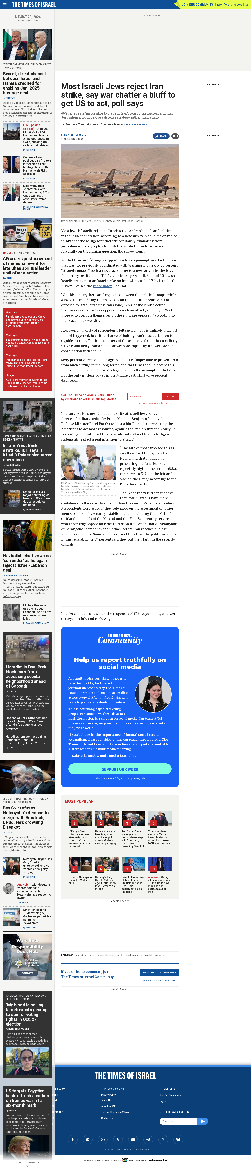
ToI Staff (10, 98)
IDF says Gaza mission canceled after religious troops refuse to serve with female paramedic (79, 839)
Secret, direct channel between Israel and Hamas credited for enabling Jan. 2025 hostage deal (24, 83)
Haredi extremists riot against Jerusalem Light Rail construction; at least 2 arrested (27, 740)
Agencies (10, 575)
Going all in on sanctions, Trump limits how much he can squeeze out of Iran (159, 884)
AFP (47, 623)
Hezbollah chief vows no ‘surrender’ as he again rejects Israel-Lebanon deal (27, 563)
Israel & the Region (85, 955)
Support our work (120, 769)
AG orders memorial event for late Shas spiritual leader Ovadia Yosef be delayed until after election (26, 383)
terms (166, 403)
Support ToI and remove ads (231, 4)
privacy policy (108, 1094)
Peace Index (102, 285)
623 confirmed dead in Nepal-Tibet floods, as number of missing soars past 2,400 (27, 342)
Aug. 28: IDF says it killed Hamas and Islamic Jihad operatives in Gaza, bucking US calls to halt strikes (36, 137)
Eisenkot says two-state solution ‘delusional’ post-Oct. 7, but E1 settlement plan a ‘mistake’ (133, 884)
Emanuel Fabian (13, 465)
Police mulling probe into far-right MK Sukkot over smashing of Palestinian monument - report (26, 363)
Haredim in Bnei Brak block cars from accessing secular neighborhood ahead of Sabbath (26, 677)
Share (163, 136)
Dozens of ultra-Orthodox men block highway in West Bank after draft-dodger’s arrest (26, 721)
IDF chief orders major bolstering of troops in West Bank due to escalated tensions (36, 498)
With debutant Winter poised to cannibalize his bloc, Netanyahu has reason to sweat (34, 891)
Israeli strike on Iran (108, 955)
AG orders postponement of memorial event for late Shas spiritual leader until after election (27, 265)
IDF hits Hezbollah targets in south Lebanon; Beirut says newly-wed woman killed (37, 612)
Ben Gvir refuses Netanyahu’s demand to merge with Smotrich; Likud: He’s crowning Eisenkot (133, 839)
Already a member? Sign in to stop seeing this (120, 778)
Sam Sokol (22, 902)
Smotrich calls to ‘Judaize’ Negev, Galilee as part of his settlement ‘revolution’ (37, 916)
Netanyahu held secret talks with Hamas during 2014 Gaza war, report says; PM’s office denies (36, 194)
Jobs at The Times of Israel (115, 1112)
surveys (159, 955)
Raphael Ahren (73, 135)
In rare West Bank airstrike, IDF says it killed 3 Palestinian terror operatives (27, 452)
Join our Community (197, 4)
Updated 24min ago (25, 252)
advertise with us (110, 1106)
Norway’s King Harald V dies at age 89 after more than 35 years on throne (106, 883)
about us (106, 1100)
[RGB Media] (128, 1160)
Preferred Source (136, 124)
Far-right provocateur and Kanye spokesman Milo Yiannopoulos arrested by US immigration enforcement (25, 321)
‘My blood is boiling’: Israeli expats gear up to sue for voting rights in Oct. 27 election (26, 1014)
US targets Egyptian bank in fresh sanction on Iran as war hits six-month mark (27, 1098)
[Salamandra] (157, 1160)
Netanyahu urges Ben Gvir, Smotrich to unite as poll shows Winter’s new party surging (106, 837)
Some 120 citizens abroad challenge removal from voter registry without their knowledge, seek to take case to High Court (27, 1039)
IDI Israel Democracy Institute (137, 955)
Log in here (169, 979)
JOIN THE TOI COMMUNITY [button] (159, 972)
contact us (107, 1118)
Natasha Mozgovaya (18, 1029)
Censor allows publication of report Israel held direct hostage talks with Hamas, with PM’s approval (37, 166)
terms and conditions (112, 1088)
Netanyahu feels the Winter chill (80, 880)
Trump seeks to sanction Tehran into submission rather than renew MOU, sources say (159, 837)
